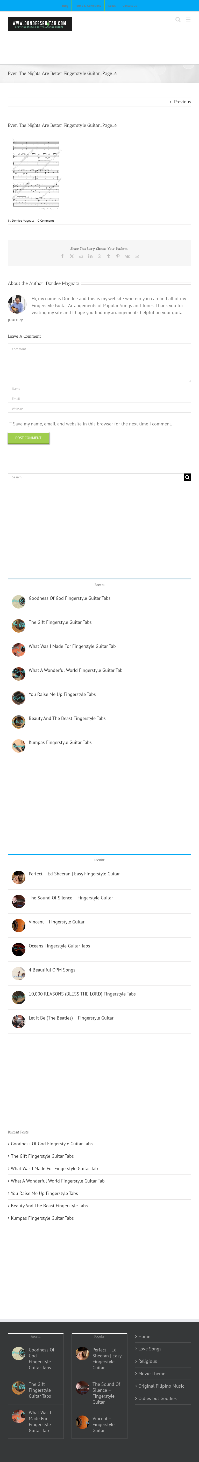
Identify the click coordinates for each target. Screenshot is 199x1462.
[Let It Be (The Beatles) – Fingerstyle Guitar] (18, 1018)
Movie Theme (151, 1374)
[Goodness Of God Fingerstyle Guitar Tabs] (18, 599)
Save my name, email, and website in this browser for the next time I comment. (92, 424)
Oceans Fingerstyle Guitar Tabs (59, 946)
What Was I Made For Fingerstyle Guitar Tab (72, 646)
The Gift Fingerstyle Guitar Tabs (60, 622)
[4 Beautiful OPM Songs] (18, 970)
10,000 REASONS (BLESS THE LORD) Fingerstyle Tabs (82, 994)
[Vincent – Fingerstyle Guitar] (18, 922)
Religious (147, 1361)
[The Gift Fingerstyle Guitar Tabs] (18, 623)
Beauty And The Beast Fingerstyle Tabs (67, 718)
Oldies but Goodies (157, 1398)
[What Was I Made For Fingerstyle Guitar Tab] (18, 647)
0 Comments (46, 220)
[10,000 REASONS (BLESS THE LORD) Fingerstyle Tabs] (18, 994)
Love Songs (149, 1349)
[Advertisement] (102, 45)
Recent (100, 585)
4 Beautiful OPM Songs (52, 970)
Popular (99, 860)
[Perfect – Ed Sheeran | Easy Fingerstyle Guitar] (18, 874)
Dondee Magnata (23, 220)
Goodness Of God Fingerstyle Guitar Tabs (70, 598)
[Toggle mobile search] (178, 19)
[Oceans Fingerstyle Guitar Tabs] (18, 946)
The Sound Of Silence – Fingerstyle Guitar (71, 898)
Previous (182, 102)
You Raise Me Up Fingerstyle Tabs (62, 694)
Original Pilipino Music (161, 1386)
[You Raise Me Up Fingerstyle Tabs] (18, 695)
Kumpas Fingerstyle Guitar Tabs (60, 742)
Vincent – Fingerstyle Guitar (56, 922)
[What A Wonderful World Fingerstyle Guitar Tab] (18, 671)
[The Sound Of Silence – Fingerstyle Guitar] (18, 898)
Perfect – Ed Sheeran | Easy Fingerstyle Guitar (74, 874)
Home (144, 1336)
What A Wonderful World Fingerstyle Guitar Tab (76, 670)
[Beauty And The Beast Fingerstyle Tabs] (18, 719)
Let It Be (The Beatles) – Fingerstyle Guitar (71, 1018)
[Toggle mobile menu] (188, 19)
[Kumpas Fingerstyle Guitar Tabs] (18, 743)
